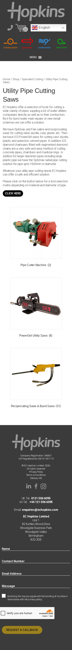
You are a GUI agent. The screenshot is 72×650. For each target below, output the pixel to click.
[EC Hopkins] (36, 11)
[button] (28, 486)
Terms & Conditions (36, 475)
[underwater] (44, 43)
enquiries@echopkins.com (39, 510)
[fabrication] (61, 43)
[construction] (10, 43)
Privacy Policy (36, 471)
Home (6, 79)
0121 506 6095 (40, 498)
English (44, 27)
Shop (16, 79)
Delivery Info (36, 478)
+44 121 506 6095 (40, 502)
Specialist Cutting (32, 79)
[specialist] (27, 43)
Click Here (13, 193)
